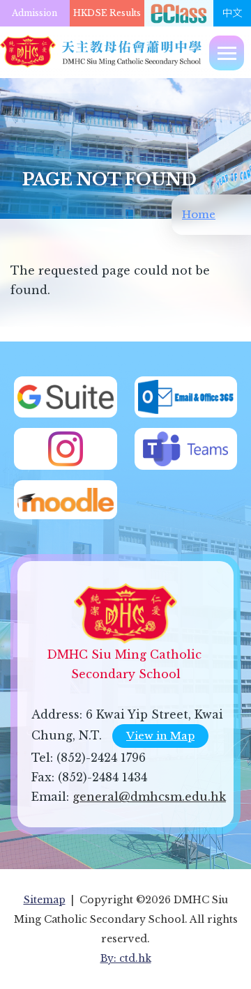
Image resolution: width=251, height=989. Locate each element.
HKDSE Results (107, 13)
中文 (232, 13)
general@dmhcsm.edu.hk (149, 797)
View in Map (160, 735)
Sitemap (45, 900)
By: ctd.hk (125, 958)
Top (250, 964)
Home (198, 214)
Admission (34, 13)
